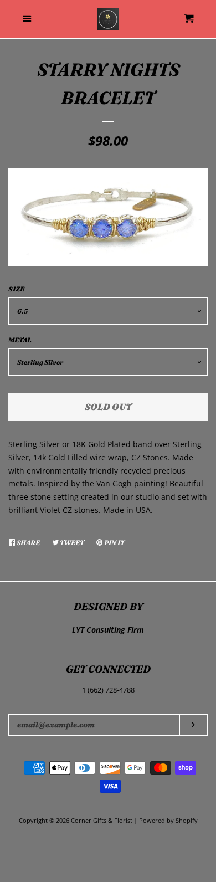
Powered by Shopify (168, 820)
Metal (20, 340)
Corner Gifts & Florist (102, 820)
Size (16, 289)
